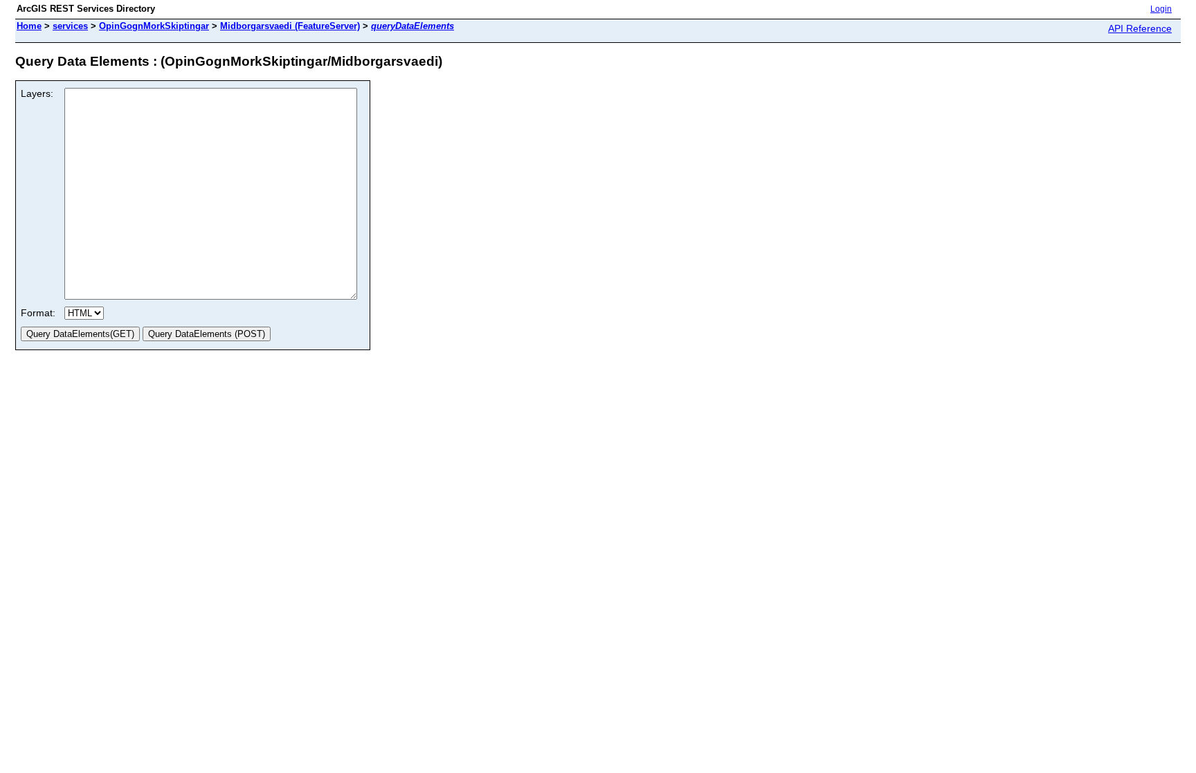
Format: (38, 312)
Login (1161, 9)
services (70, 26)
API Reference (1140, 28)
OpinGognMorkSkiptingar (154, 26)
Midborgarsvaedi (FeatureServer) (290, 26)
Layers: (37, 93)
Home (29, 26)
